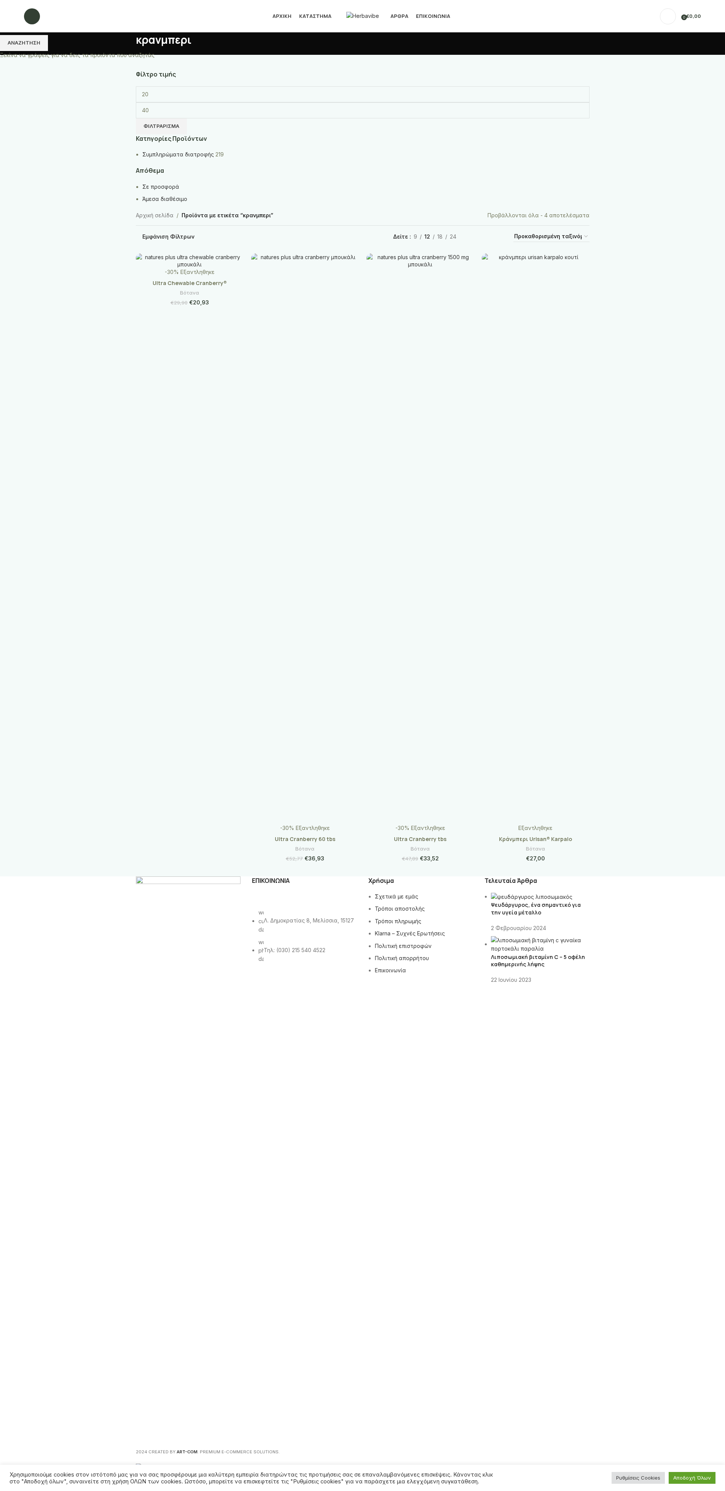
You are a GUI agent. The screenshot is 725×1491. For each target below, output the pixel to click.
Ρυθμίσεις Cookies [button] (638, 1478)
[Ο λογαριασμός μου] (668, 16)
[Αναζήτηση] (32, 16)
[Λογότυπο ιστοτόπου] (362, 15)
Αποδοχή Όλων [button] (692, 1478)
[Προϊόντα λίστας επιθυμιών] (50, 16)
